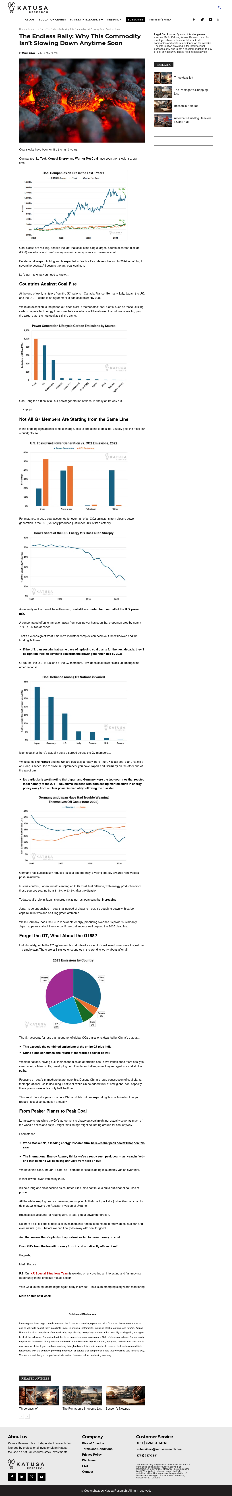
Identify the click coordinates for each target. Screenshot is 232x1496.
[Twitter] (202, 19)
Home (22, 29)
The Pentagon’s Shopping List (82, 1408)
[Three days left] (39, 1395)
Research (32, 29)
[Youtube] (41, 1477)
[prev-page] (21, 1416)
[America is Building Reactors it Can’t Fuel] (163, 120)
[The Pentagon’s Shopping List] (82, 1395)
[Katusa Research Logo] (28, 7)
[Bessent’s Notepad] (125, 1395)
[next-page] (27, 1416)
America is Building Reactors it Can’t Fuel (192, 120)
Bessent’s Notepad (118, 1408)
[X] (32, 1477)
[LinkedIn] (219, 19)
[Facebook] (194, 19)
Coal (42, 29)
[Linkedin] (22, 1477)
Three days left (28, 1408)
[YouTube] (210, 19)
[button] (219, 7)
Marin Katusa (28, 52)
